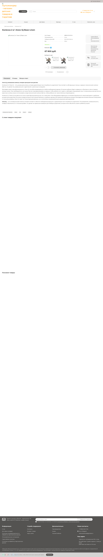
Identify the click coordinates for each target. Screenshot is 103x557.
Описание (7, 78)
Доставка (42, 22)
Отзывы (14, 78)
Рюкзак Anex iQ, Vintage (9, 214)
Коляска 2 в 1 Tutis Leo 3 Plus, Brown (13, 484)
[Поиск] (75, 11)
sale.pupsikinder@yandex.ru (86, 533)
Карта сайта (30, 533)
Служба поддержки (34, 526)
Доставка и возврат (7, 531)
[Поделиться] (67, 72)
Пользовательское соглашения (10, 537)
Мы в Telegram (86, 12)
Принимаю (49, 554)
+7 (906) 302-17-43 (87, 10)
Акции (26, 22)
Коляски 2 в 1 (18, 26)
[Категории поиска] (30, 11)
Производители (56, 529)
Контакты (29, 529)
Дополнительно (57, 526)
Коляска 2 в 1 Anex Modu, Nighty (11, 341)
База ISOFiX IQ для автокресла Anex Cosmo (15, 177)
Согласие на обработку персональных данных (12, 542)
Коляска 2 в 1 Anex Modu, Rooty (11, 386)
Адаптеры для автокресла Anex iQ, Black (14, 251)
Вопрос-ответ (24, 78)
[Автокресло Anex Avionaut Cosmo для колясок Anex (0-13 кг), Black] (51, 129)
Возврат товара (31, 531)
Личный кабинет (56, 533)
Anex (65, 37)
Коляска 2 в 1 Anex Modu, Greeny (12, 296)
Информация (6, 526)
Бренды (58, 22)
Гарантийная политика (8, 539)
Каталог (10, 22)
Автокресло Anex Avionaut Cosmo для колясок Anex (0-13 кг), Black (21, 140)
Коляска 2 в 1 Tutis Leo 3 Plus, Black (12, 434)
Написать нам (91, 22)
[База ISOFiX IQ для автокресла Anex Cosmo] (51, 166)
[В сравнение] (99, 124)
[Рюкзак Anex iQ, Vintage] (51, 203)
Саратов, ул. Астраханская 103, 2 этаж (89, 539)
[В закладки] (99, 121)
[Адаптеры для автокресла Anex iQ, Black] (51, 240)
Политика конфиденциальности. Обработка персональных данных (11, 534)
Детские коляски (8, 26)
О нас (74, 22)
